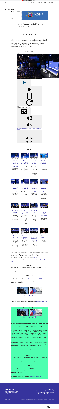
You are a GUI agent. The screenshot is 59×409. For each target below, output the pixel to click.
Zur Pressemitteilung (17, 358)
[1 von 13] (29, 295)
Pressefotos (26, 368)
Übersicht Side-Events (34, 351)
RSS (21, 399)
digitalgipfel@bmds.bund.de (35, 376)
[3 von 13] (32, 295)
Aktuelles (8, 9)
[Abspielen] (24, 82)
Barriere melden (45, 399)
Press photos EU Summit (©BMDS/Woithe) (36, 278)
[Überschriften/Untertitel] (24, 111)
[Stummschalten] (29, 121)
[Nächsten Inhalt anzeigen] (35, 295)
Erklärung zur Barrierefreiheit (36, 399)
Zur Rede (43, 361)
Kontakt (23, 399)
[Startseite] (5, 9)
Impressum (28, 399)
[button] (23, 290)
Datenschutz (51, 399)
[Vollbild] (29, 136)
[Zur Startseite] (8, 3)
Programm (35, 349)
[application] (29, 99)
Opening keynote (42, 271)
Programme (35, 257)
